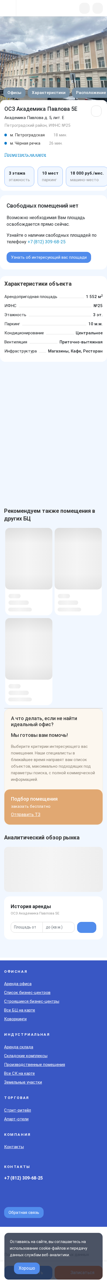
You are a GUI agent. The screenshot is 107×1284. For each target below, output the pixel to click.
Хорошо (27, 1268)
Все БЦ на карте (19, 1010)
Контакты (14, 1146)
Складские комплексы (25, 1055)
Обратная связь (24, 1212)
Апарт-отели (16, 1119)
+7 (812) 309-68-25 (46, 241)
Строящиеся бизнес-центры (31, 1001)
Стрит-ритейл (17, 1110)
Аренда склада (18, 1047)
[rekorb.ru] (33, 8)
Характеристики (49, 92)
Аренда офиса (18, 983)
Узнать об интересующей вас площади (49, 257)
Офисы (14, 92)
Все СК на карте (19, 1073)
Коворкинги (15, 1018)
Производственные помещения (34, 1064)
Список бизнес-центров (27, 992)
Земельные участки (23, 1082)
